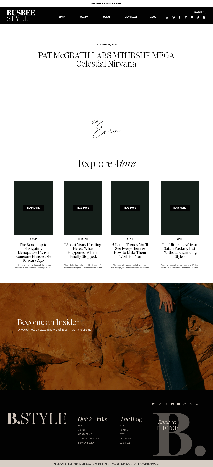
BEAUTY (33, 239)
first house (112, 463)
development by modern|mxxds (140, 463)
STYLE (130, 239)
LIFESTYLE (83, 239)
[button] (106, 17)
